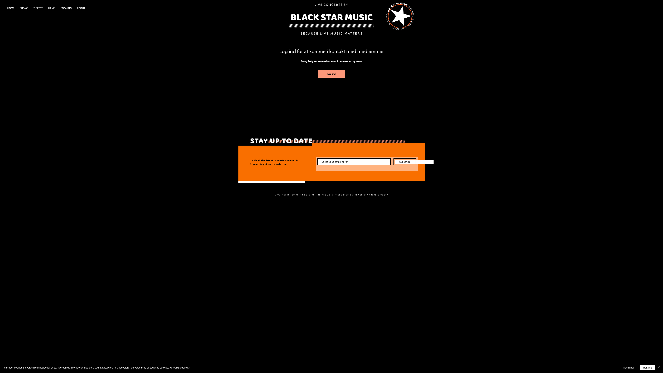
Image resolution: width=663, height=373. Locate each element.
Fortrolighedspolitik (180, 367)
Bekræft (647, 367)
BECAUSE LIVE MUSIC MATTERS (331, 33)
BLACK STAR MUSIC (331, 17)
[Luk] (659, 367)
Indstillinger (629, 367)
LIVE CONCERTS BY (331, 4)
